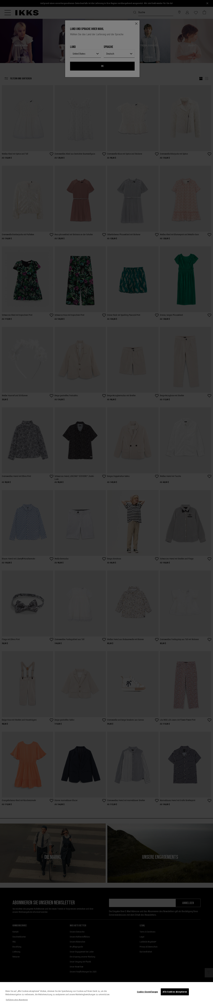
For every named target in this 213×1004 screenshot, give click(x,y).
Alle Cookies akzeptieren (175, 992)
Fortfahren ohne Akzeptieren (17, 1000)
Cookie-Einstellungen (147, 992)
